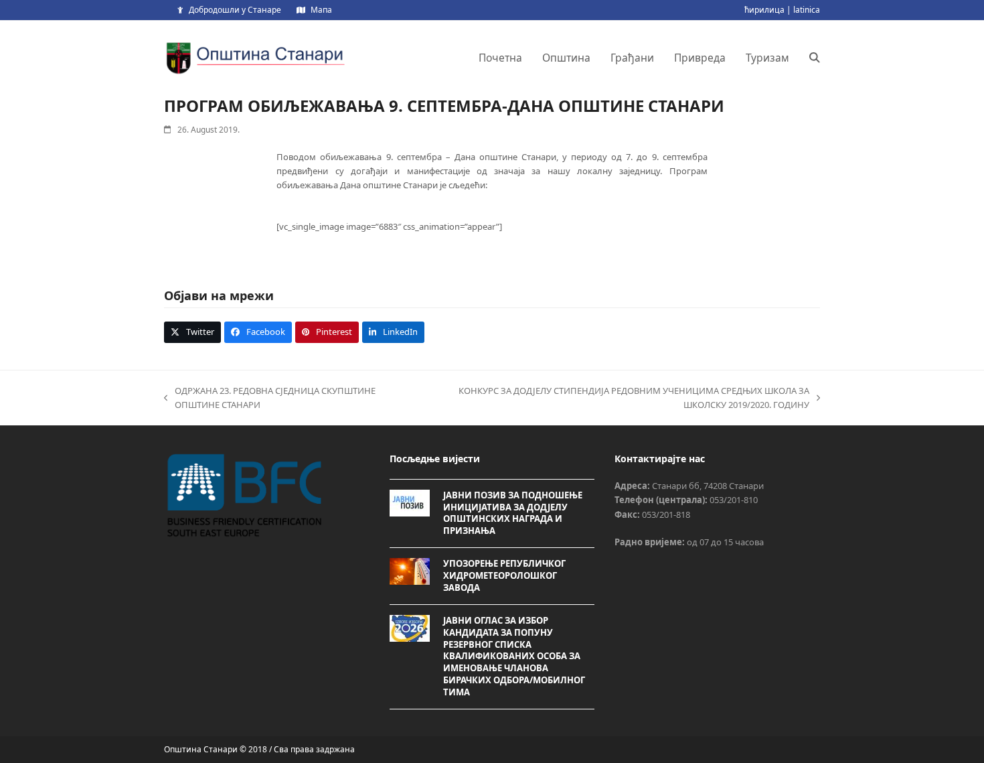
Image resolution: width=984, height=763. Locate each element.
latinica (806, 9)
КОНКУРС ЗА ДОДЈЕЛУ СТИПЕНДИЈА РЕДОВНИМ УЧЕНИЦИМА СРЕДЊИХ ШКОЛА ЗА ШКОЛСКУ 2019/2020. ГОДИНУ (615, 399)
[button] (814, 57)
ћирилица (764, 9)
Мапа (321, 9)
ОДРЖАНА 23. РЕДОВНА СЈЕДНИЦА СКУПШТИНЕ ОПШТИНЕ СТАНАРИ (270, 399)
